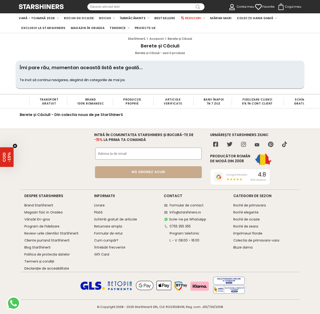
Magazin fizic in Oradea (43, 212)
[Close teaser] (15, 146)
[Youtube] (257, 145)
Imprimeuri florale (247, 233)
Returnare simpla (108, 226)
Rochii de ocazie (246, 219)
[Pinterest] (270, 145)
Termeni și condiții (39, 261)
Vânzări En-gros (37, 219)
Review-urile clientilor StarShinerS (51, 233)
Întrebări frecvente (109, 247)
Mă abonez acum (148, 172)
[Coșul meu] (280, 7)
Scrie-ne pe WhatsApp (187, 219)
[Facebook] (215, 145)
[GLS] (93, 289)
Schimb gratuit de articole (115, 219)
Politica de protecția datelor (47, 254)
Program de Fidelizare (42, 226)
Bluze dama (243, 247)
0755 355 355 (180, 226)
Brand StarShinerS (38, 205)
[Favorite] (258, 7)
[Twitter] (229, 145)
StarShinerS (143, 307)
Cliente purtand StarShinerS (47, 240)
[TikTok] (284, 145)
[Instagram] (243, 145)
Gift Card (101, 254)
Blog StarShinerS (37, 247)
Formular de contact (187, 205)
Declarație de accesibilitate (46, 268)
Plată (98, 212)
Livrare (99, 205)
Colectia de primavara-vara (256, 240)
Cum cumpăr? (106, 240)
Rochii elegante (246, 212)
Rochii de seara (245, 226)
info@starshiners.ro (185, 212)
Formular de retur (108, 233)
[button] (7, 157)
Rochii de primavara (249, 205)
